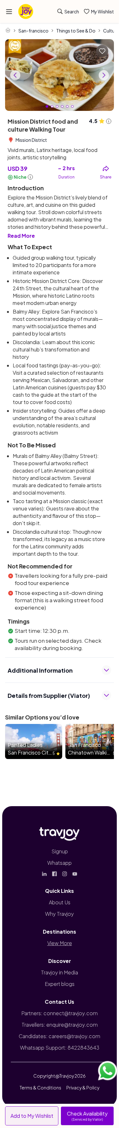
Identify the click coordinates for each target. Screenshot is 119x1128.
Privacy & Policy (82, 1087)
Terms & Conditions (40, 1087)
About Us (59, 902)
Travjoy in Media (59, 972)
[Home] (8, 30)
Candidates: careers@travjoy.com (59, 1036)
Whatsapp (59, 862)
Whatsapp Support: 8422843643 (59, 1047)
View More (59, 943)
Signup (59, 851)
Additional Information (40, 670)
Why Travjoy (59, 913)
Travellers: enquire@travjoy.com (60, 1024)
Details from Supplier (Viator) (49, 695)
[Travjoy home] (59, 832)
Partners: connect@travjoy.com (59, 1013)
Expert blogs (60, 983)
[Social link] (44, 874)
